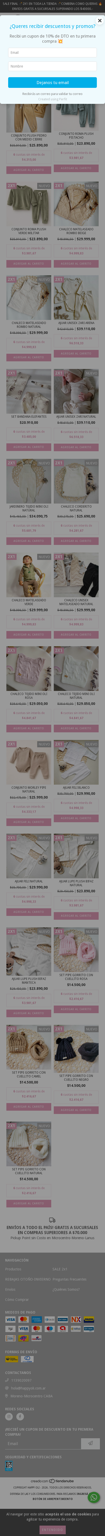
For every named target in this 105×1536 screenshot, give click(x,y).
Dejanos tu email (52, 82)
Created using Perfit (52, 99)
